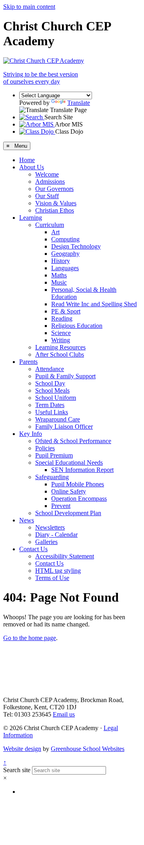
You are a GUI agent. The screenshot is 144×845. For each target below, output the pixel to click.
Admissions (50, 181)
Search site (16, 770)
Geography (65, 253)
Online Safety (68, 491)
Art (55, 232)
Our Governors (54, 188)
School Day (50, 383)
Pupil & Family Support (65, 376)
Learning (30, 217)
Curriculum (49, 224)
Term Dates (49, 404)
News (26, 520)
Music (59, 282)
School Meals (52, 390)
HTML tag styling (58, 570)
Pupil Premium (54, 455)
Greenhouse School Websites (87, 748)
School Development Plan (68, 513)
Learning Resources (60, 347)
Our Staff (47, 196)
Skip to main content (29, 6)
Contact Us (33, 549)
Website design (22, 748)
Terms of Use (52, 577)
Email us (64, 714)
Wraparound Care (57, 419)
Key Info (30, 433)
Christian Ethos (54, 210)
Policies (45, 448)
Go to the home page (29, 637)
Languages (65, 268)
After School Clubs (59, 354)
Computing (65, 239)
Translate (78, 102)
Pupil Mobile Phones (77, 484)
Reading (61, 318)
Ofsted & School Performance (73, 441)
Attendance (49, 368)
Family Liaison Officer (64, 426)
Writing (60, 340)
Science (61, 332)
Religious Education (76, 325)
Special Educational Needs (69, 462)
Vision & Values (55, 203)
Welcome (47, 174)
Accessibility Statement (64, 556)
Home (27, 160)
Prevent (60, 505)
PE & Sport (65, 311)
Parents (28, 361)
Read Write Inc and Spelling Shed (94, 304)
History (60, 260)
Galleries (46, 541)
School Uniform (55, 397)
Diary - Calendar (56, 534)
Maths (59, 275)
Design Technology (76, 246)
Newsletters (50, 527)
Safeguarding (52, 477)
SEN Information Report (82, 469)
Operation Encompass (79, 498)
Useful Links (51, 412)
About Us (31, 167)
